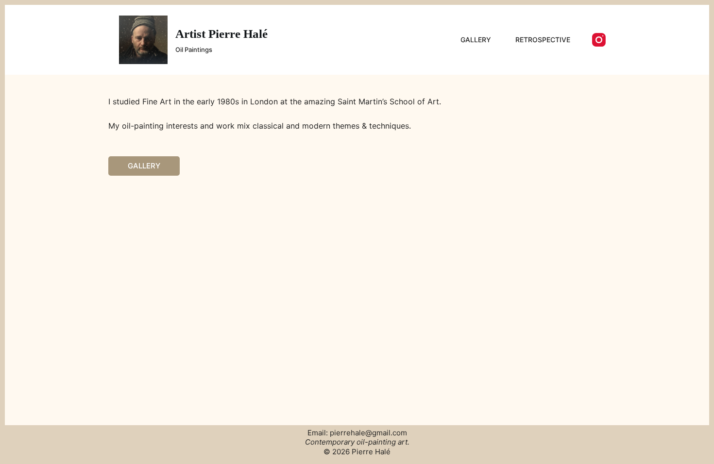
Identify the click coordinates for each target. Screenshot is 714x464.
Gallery (475, 39)
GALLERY (144, 165)
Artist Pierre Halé (221, 33)
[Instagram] (599, 40)
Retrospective (542, 39)
